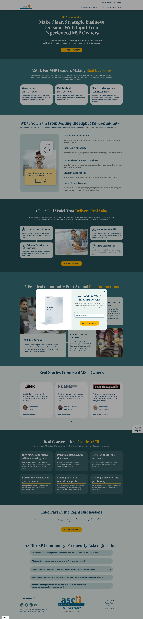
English (4, 617)
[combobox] (5, 617)
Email (76, 312)
